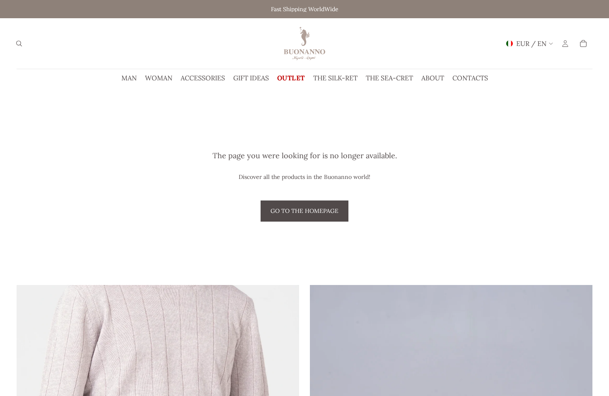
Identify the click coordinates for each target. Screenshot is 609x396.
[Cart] (583, 43)
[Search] (19, 43)
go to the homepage (304, 211)
